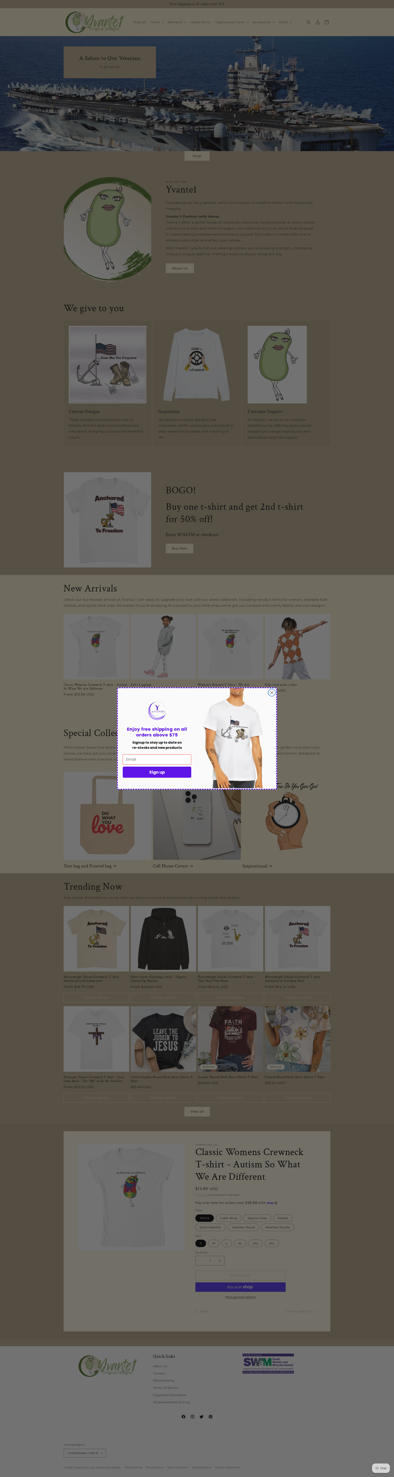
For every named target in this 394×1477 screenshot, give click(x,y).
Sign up (157, 772)
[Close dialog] (271, 692)
